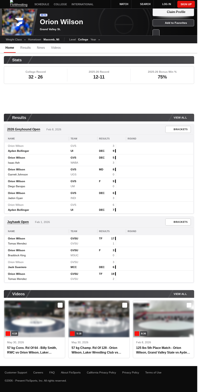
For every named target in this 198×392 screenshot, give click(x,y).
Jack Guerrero (17, 267)
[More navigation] (105, 4)
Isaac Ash (14, 162)
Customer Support (16, 372)
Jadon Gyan (15, 198)
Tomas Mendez (17, 243)
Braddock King (17, 255)
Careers (38, 372)
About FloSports (71, 372)
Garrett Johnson (18, 174)
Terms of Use (153, 372)
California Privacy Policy (101, 372)
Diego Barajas (16, 186)
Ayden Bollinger (18, 150)
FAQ (52, 372)
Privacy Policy (130, 372)
